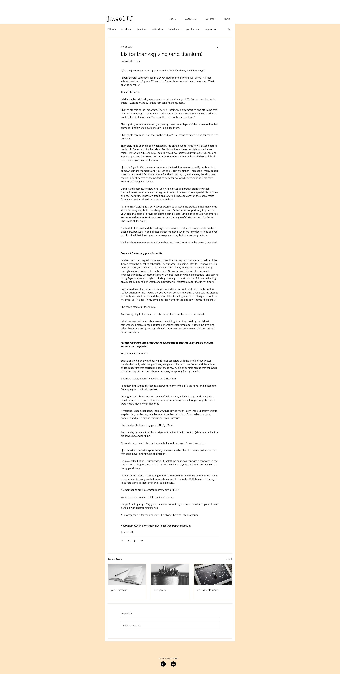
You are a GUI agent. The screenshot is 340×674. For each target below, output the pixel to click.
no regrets (160, 590)
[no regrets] (170, 574)
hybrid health (175, 29)
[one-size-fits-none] (213, 574)
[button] (229, 29)
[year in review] (127, 574)
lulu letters (126, 29)
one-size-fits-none (207, 590)
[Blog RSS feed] (163, 664)
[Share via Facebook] (122, 541)
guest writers (192, 29)
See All (229, 559)
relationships (157, 29)
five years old (210, 29)
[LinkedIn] (173, 664)
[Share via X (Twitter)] (128, 541)
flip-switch (141, 29)
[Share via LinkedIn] (135, 541)
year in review (119, 590)
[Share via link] (141, 541)
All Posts (112, 29)
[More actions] (217, 46)
